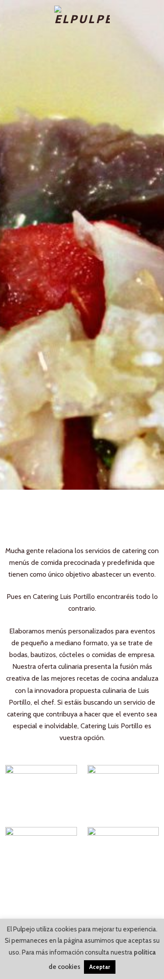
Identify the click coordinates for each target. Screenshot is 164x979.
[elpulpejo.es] (82, 15)
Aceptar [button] (99, 966)
